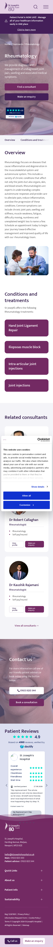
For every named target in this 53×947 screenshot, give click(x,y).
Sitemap (25, 925)
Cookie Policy (34, 918)
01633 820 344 (27, 861)
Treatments (17, 44)
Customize (25, 505)
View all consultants (25, 626)
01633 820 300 (17, 858)
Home (7, 44)
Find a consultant (26, 87)
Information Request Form (16, 918)
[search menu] (36, 7)
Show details (37, 486)
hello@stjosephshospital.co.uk (19, 855)
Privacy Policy (23, 914)
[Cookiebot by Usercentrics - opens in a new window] (38, 440)
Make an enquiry (26, 97)
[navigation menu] (45, 6)
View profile (14, 544)
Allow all (26, 495)
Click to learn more (26, 30)
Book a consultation (26, 702)
